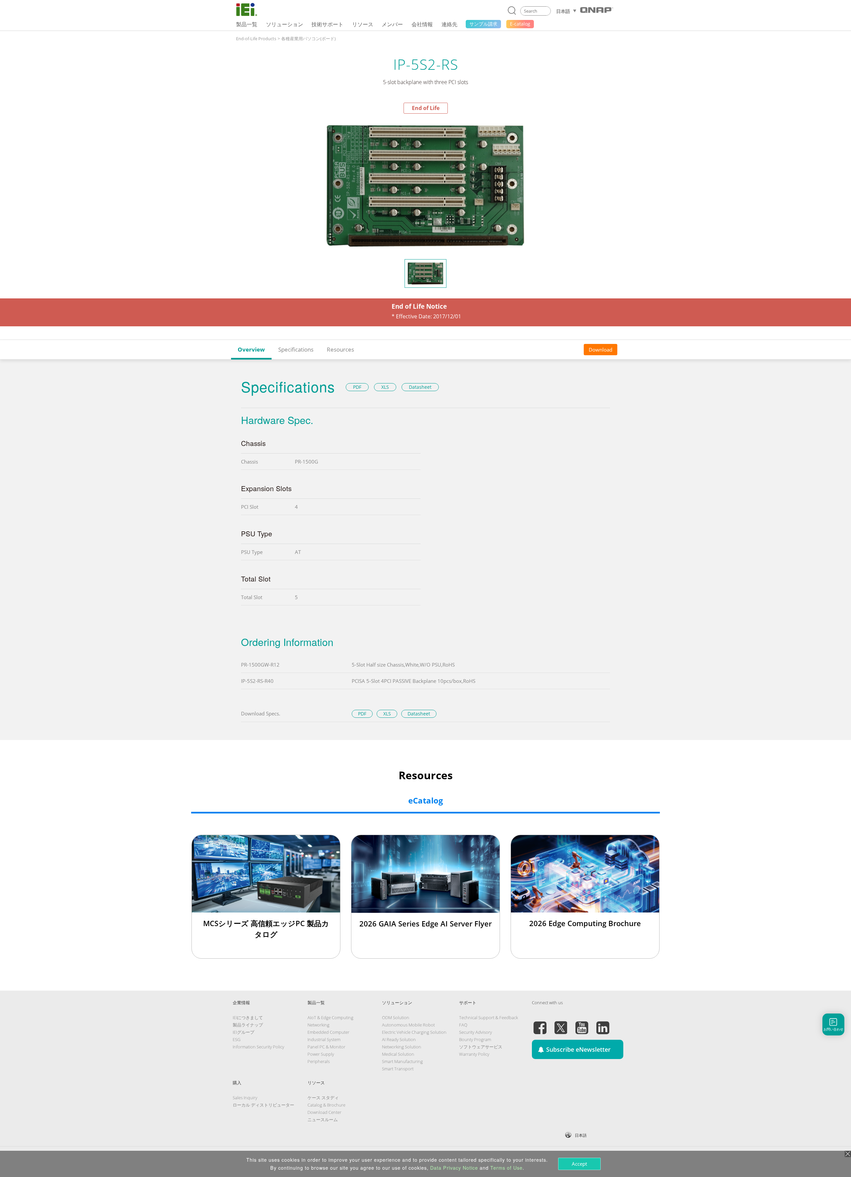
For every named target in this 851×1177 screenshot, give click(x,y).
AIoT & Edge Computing (330, 1017)
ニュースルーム (322, 1120)
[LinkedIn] (603, 1023)
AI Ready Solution (399, 1039)
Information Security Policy (258, 1047)
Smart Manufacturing (402, 1061)
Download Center (324, 1112)
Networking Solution (401, 1047)
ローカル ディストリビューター (263, 1105)
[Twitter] (561, 1023)
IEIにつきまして (248, 1017)
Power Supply (320, 1054)
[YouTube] (582, 1023)
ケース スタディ (323, 1098)
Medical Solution (398, 1054)
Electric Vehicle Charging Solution (414, 1032)
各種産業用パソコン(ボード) (308, 39)
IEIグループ (243, 1032)
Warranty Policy (474, 1054)
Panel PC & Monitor (326, 1047)
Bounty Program (475, 1039)
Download (600, 349)
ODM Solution (395, 1017)
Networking (318, 1025)
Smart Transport (398, 1069)
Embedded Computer (328, 1032)
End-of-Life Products (256, 39)
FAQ (463, 1025)
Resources (340, 349)
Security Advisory (475, 1032)
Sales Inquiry (245, 1098)
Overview (251, 349)
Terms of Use (506, 1167)
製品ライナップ (248, 1025)
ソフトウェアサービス (480, 1047)
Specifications (295, 349)
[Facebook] (540, 1023)
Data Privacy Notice (454, 1167)
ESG (236, 1039)
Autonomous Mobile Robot (408, 1025)
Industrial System (323, 1039)
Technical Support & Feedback (488, 1017)
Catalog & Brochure (326, 1105)
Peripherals (318, 1061)
